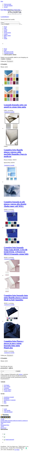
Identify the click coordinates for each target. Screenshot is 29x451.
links (2, 1)
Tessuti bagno (7, 32)
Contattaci (6, 388)
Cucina (5, 34)
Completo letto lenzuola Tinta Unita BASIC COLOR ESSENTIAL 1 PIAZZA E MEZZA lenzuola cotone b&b (16, 250)
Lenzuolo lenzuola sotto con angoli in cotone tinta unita (15, 106)
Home (5, 48)
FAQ (5, 403)
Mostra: (3, 67)
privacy (21, 374)
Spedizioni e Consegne (10, 400)
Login (5, 409)
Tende (5, 31)
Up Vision (16, 449)
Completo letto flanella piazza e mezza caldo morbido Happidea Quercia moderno (15, 153)
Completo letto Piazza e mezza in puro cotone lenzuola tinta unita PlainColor (13, 344)
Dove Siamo (7, 386)
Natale (5, 38)
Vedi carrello (7, 410)
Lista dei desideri (8, 5)
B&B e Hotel (7, 35)
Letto (5, 28)
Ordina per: (3, 61)
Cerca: (2, 22)
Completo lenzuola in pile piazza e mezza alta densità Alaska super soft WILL (15, 204)
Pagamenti (6, 398)
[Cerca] (21, 24)
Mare (5, 37)
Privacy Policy (7, 389)
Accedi (5, 7)
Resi (5, 401)
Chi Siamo (6, 385)
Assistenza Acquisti (9, 397)
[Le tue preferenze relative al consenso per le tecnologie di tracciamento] (26, 448)
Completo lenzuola (8, 53)
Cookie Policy (7, 391)
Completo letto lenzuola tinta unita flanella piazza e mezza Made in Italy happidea (16, 297)
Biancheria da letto (8, 51)
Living (5, 29)
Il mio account (7, 4)
